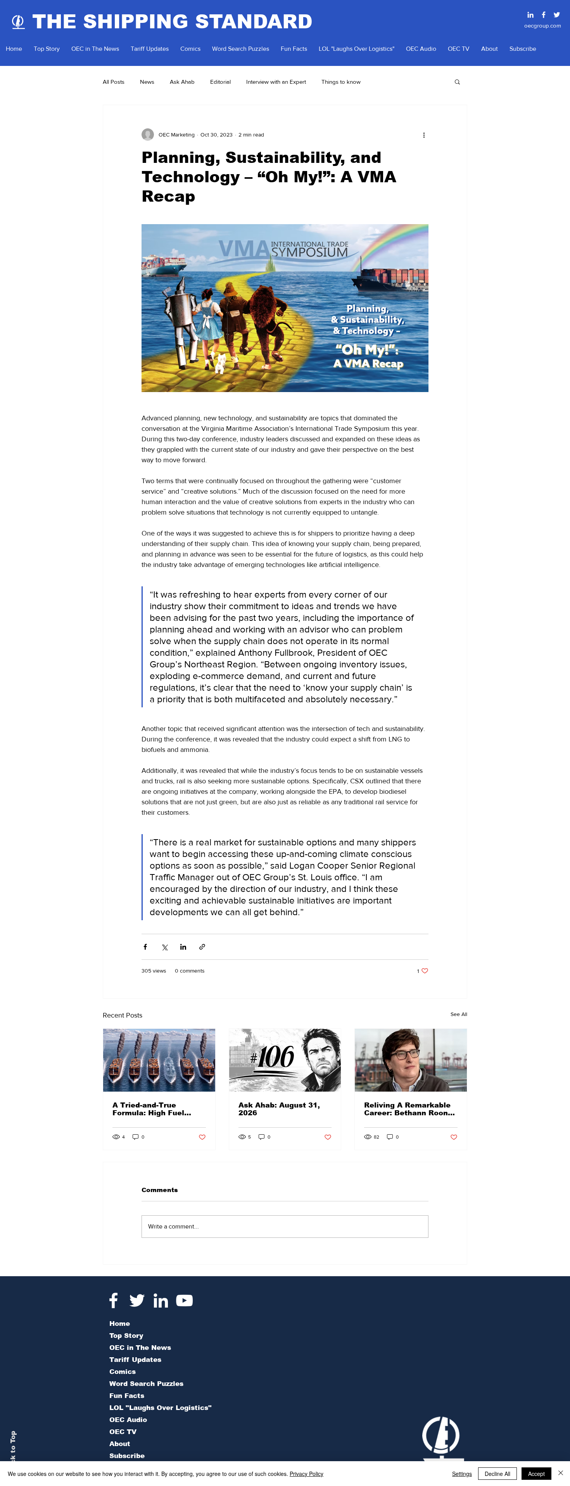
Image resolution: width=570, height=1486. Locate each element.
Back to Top (13, 1452)
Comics (122, 1371)
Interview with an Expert (276, 81)
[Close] (560, 1473)
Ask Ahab (182, 81)
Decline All (497, 1473)
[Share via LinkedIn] (183, 946)
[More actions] (423, 134)
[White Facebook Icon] (113, 1300)
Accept (536, 1473)
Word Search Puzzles (146, 1384)
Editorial (220, 81)
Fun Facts (126, 1396)
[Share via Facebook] (145, 946)
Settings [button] (462, 1473)
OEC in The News (140, 1347)
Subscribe (127, 1456)
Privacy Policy (306, 1473)
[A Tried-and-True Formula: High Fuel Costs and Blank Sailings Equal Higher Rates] (159, 1060)
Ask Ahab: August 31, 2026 (279, 1109)
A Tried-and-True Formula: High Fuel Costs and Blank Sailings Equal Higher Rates (153, 1109)
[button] (457, 81)
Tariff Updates (135, 1359)
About (119, 1444)
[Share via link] (202, 946)
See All (459, 1014)
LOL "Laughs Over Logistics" (160, 1408)
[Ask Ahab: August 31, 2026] (285, 1060)
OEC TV (122, 1432)
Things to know (341, 81)
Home (119, 1323)
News (147, 81)
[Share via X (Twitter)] (164, 946)
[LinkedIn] (160, 1300)
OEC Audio (128, 1420)
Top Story (126, 1335)
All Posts (113, 81)
